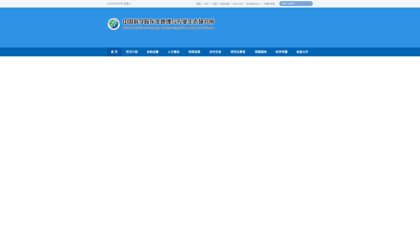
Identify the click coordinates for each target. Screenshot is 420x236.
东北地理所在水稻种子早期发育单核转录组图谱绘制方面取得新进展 (187, 162)
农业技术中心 (253, 4)
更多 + (306, 125)
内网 (214, 4)
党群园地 (261, 52)
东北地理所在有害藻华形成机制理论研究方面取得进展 (187, 157)
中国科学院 (269, 4)
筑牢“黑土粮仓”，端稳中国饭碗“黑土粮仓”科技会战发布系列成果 (279, 94)
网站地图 (225, 4)
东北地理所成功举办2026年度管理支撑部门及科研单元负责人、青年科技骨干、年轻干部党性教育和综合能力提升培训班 (187, 219)
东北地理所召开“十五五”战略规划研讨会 (272, 119)
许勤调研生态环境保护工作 (265, 88)
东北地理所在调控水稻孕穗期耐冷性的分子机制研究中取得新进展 (129, 181)
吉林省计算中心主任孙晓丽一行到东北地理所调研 (184, 225)
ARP (206, 4)
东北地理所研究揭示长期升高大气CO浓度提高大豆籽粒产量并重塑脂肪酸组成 (187, 151)
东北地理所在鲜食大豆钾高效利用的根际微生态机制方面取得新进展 (187, 174)
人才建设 (173, 52)
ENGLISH (238, 4)
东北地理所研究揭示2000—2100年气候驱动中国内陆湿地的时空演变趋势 (187, 180)
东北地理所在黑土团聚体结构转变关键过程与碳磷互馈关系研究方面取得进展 (187, 168)
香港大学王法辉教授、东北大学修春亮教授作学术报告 (187, 213)
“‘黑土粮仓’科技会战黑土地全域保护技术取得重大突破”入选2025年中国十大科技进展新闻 (279, 106)
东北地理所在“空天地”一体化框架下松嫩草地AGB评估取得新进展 (187, 186)
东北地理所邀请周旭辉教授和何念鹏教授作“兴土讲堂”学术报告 (187, 231)
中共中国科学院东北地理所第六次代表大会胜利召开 (279, 81)
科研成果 (194, 52)
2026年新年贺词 (258, 113)
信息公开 (302, 52)
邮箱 (198, 4)
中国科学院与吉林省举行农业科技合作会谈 (274, 100)
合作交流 (215, 52)
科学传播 (281, 52)
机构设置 (153, 52)
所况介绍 (132, 52)
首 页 (114, 52)
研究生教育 (238, 52)
